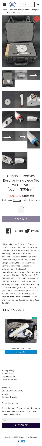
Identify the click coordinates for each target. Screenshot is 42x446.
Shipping (17, 200)
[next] (36, 334)
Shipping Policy (8, 376)
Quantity (21, 207)
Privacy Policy (8, 370)
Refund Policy (8, 373)
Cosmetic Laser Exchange (28, 437)
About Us (6, 387)
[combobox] (27, 4)
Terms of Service (9, 379)
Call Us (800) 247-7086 (12, 391)
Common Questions (10, 397)
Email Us (5, 394)
